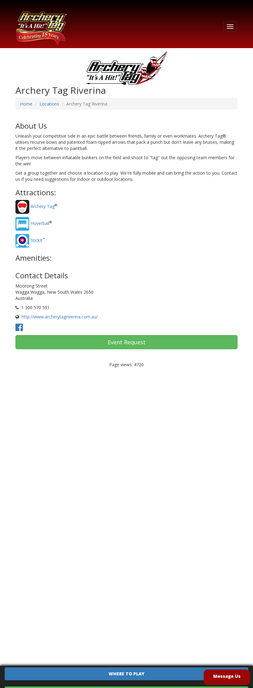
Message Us (227, 676)
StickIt (37, 240)
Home (26, 104)
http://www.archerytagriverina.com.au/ (60, 317)
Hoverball (40, 223)
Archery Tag (43, 206)
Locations (49, 104)
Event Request (127, 342)
